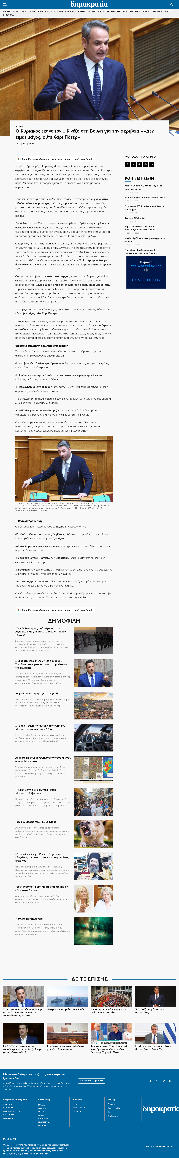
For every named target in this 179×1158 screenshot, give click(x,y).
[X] (133, 164)
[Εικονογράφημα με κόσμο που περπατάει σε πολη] (93, 931)
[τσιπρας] (23, 1033)
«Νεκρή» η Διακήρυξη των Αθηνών (65, 1009)
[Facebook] (127, 164)
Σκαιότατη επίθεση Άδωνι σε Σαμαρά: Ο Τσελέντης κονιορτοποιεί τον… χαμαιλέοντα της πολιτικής (41, 664)
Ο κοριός (112, 1104)
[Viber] (139, 164)
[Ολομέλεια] (111, 996)
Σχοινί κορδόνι (114, 1108)
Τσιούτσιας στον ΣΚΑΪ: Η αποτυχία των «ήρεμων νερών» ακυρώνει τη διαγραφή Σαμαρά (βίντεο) (109, 1049)
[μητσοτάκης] (93, 738)
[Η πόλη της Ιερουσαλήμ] (93, 705)
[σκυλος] (93, 834)
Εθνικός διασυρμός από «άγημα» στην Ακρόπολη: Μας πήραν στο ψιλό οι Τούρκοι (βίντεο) (41, 632)
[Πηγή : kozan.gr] (93, 802)
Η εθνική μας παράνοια (29, 919)
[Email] (151, 164)
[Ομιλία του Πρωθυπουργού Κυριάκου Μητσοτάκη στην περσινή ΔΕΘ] (155, 996)
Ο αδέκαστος (113, 1116)
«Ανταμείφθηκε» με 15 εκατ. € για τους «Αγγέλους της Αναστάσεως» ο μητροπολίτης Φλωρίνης (42, 857)
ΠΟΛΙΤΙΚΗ (20, 127)
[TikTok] (163, 1081)
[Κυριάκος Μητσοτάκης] (155, 1033)
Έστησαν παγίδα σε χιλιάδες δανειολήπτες (145, 198)
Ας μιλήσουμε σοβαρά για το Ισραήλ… (37, 693)
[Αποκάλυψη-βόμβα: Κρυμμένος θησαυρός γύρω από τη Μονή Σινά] (93, 770)
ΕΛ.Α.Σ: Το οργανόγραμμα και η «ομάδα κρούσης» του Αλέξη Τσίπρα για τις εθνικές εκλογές (22, 1049)
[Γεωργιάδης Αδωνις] (93, 673)
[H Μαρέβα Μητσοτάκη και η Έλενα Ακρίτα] (93, 899)
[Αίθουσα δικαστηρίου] (67, 1033)
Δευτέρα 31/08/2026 (135, 218)
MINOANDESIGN (164, 1147)
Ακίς (109, 1112)
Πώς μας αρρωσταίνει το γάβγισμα (35, 822)
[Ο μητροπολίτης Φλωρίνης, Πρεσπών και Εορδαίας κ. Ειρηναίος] (93, 866)
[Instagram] (157, 1081)
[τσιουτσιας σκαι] (111, 1033)
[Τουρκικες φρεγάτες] (67, 996)
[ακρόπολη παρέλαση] (93, 640)
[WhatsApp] (145, 164)
